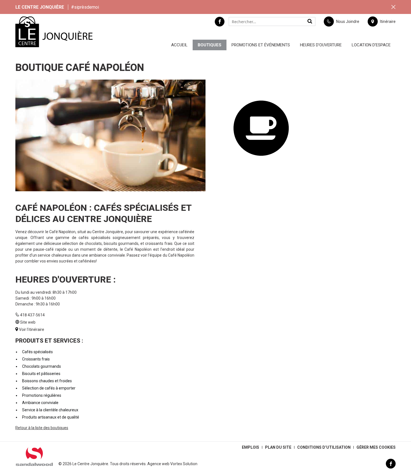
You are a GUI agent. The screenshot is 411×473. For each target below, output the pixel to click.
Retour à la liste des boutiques (41, 428)
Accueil (179, 44)
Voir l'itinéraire (31, 329)
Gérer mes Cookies (376, 447)
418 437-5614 (32, 315)
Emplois (250, 447)
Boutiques (209, 44)
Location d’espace (371, 44)
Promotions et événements (261, 44)
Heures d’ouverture (321, 44)
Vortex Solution (183, 464)
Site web (28, 322)
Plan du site (278, 447)
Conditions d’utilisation (324, 447)
